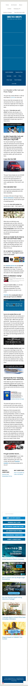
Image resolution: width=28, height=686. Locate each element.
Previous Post (5, 474)
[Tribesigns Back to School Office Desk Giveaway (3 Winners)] (14, 609)
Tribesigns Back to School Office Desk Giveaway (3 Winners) (13, 618)
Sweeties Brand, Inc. (11, 678)
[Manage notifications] (3, 683)
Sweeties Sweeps (14, 17)
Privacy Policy (14, 680)
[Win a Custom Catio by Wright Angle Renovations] (14, 569)
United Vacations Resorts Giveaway (13, 559)
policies (13, 97)
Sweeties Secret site (11, 265)
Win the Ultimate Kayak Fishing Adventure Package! (12, 598)
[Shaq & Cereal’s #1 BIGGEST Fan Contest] (14, 629)
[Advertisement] (14, 495)
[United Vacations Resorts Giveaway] (14, 551)
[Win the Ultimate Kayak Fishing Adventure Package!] (14, 589)
